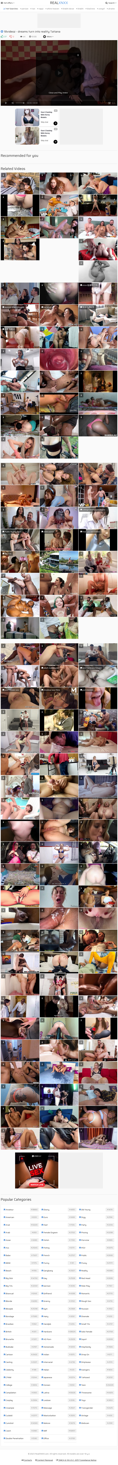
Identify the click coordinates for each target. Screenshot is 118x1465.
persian (24, 8)
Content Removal (45, 1460)
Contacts (28, 1460)
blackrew (90, 8)
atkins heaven (52, 8)
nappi (40, 8)
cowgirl (101, 8)
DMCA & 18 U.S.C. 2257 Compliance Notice (77, 1460)
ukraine (111, 8)
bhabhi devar (68, 8)
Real (59, 3)
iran (33, 8)
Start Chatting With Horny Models (47, 114)
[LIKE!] (2, 36)
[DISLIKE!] (10, 36)
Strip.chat (44, 122)
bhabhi (80, 8)
